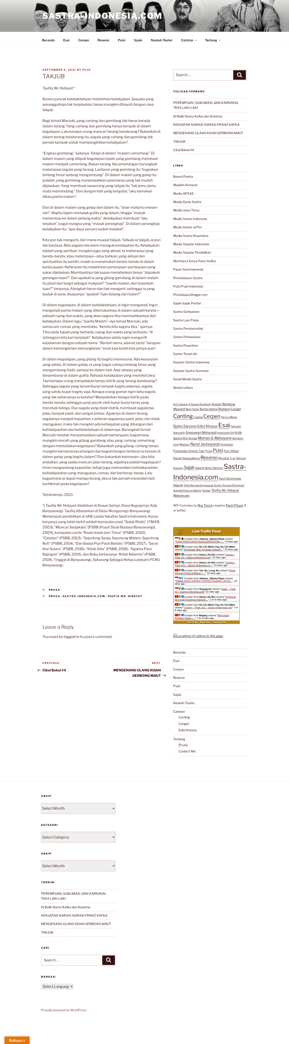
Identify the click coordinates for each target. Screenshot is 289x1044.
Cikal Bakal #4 (183, 150)
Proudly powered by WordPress (63, 1010)
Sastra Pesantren (185, 345)
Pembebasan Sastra (188, 278)
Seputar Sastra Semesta (191, 371)
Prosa (55, 589)
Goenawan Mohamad (201, 432)
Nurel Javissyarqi (204, 444)
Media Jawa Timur (186, 210)
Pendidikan (226, 444)
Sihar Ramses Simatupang (198, 485)
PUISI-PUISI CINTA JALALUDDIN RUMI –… (200, 541)
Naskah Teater (161, 40)
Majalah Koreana (185, 185)
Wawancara (181, 495)
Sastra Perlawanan (186, 337)
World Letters (183, 388)
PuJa (86, 69)
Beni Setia (192, 409)
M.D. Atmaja (190, 438)
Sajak (138, 40)
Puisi (121, 40)
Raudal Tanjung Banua (186, 458)
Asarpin (216, 404)
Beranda (48, 40)
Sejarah (178, 485)
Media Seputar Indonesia (191, 244)
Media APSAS (183, 193)
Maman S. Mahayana (215, 438)
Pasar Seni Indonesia (188, 269)
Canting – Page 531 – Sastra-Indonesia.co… (205, 564)
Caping (198, 417)
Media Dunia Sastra (187, 202)
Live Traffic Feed (206, 531)
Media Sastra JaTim (187, 227)
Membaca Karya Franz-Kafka (194, 261)
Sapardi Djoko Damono (209, 467)
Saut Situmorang (230, 478)
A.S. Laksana (180, 404)
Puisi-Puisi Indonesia (188, 286)
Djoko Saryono (185, 426)
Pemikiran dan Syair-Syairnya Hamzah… (205, 598)
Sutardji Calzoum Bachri (187, 490)
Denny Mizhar (229, 417)
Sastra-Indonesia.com (102, 16)
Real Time (205, 622)
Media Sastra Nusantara (190, 236)
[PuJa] (183, 745)
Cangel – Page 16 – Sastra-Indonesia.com (205, 556)
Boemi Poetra (183, 176)
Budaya (224, 409)
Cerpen (83, 40)
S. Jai (232, 458)
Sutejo (206, 490)
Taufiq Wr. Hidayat (125, 596)
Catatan (187, 40)
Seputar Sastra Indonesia (191, 362)
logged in (71, 637)
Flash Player (234, 505)
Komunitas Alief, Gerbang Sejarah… (203, 549)
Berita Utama (209, 409)
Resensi (103, 40)
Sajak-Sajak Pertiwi (187, 303)
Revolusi (223, 458)
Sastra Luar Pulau (186, 320)
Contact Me (187, 751)
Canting (183, 416)
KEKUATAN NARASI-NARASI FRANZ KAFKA (206, 124)
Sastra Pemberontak (188, 328)
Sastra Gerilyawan (186, 311)
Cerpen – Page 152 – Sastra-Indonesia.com (208, 607)
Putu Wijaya (231, 451)
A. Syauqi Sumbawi (199, 404)
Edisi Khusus (207, 426)
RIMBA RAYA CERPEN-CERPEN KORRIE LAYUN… (204, 581)
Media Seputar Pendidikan (192, 252)
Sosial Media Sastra (187, 379)
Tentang (211, 40)
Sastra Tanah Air (185, 354)
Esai (66, 40)
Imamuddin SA (225, 432)
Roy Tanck (205, 505)
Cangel (236, 409)
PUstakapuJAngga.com (190, 295)
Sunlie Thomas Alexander (229, 485)
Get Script (192, 622)
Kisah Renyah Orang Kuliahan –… (205, 572)
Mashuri (184, 444)
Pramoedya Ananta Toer (189, 451)
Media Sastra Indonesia (190, 219)
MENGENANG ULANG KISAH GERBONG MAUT (208, 133)
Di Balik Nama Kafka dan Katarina (197, 116)
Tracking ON (219, 622)
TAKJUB (179, 141)
